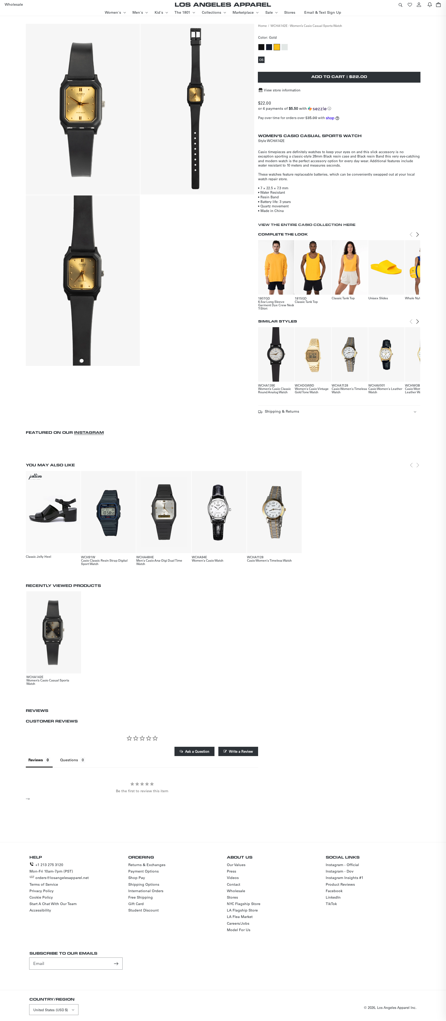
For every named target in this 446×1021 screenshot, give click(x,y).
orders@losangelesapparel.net (62, 877)
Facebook (334, 891)
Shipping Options (143, 884)
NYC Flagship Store (243, 903)
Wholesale (236, 891)
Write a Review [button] (241, 751)
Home (262, 25)
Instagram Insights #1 (344, 877)
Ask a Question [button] (197, 751)
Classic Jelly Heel (38, 556)
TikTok (331, 903)
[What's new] (429, 4)
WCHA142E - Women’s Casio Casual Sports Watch (306, 25)
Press (231, 871)
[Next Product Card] (417, 234)
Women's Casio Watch (207, 560)
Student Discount (143, 910)
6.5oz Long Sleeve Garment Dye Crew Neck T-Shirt (276, 305)
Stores (232, 897)
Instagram (89, 432)
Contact (233, 884)
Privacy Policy (41, 891)
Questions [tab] (69, 760)
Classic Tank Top (306, 302)
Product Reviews (340, 884)
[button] (400, 4)
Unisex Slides (378, 298)
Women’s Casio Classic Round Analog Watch (274, 390)
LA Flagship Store (242, 910)
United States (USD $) (50, 1010)
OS (262, 60)
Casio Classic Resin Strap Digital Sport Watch (104, 562)
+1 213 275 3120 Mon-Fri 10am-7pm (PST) (51, 868)
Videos (233, 877)
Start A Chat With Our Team (53, 903)
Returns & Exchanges (146, 864)
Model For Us (238, 930)
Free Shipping (140, 897)
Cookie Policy (41, 897)
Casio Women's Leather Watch (385, 390)
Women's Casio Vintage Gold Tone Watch (312, 390)
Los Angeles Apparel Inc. (397, 1007)
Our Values (236, 864)
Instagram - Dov (340, 871)
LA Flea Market (240, 916)
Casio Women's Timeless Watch (349, 390)
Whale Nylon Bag (417, 298)
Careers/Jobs (238, 923)
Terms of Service (43, 884)
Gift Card (136, 903)
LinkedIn (333, 897)
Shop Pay (136, 877)
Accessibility (40, 910)
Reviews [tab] (35, 760)
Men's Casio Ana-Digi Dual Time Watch (159, 562)
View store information (282, 90)
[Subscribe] (116, 963)
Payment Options (143, 871)
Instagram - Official (342, 864)
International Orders (145, 891)
